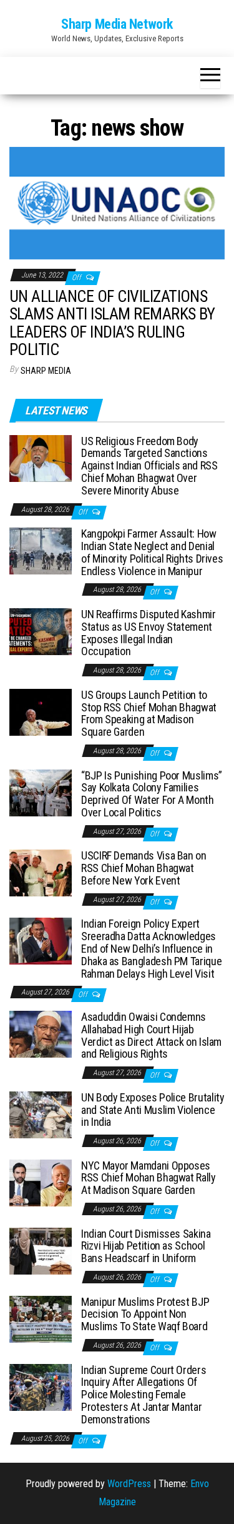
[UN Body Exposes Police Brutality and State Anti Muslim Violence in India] (40, 1114)
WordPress (129, 1484)
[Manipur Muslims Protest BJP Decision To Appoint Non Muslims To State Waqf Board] (40, 1318)
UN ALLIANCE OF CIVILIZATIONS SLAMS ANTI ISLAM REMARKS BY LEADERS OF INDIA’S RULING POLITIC (112, 323)
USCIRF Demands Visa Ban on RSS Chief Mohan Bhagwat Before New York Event (144, 868)
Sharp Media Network (117, 24)
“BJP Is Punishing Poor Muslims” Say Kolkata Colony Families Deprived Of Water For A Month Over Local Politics (151, 794)
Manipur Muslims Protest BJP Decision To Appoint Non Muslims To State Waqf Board (145, 1314)
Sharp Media (46, 371)
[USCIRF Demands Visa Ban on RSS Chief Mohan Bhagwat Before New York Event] (40, 872)
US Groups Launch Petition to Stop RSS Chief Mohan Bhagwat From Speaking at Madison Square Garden (149, 713)
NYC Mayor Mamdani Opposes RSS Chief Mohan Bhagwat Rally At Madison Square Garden (148, 1178)
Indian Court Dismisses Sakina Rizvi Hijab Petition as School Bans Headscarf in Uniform (146, 1246)
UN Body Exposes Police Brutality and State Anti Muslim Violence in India (152, 1110)
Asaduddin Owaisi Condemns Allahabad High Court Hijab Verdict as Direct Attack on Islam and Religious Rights (151, 1035)
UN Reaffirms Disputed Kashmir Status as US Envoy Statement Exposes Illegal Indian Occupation (148, 633)
